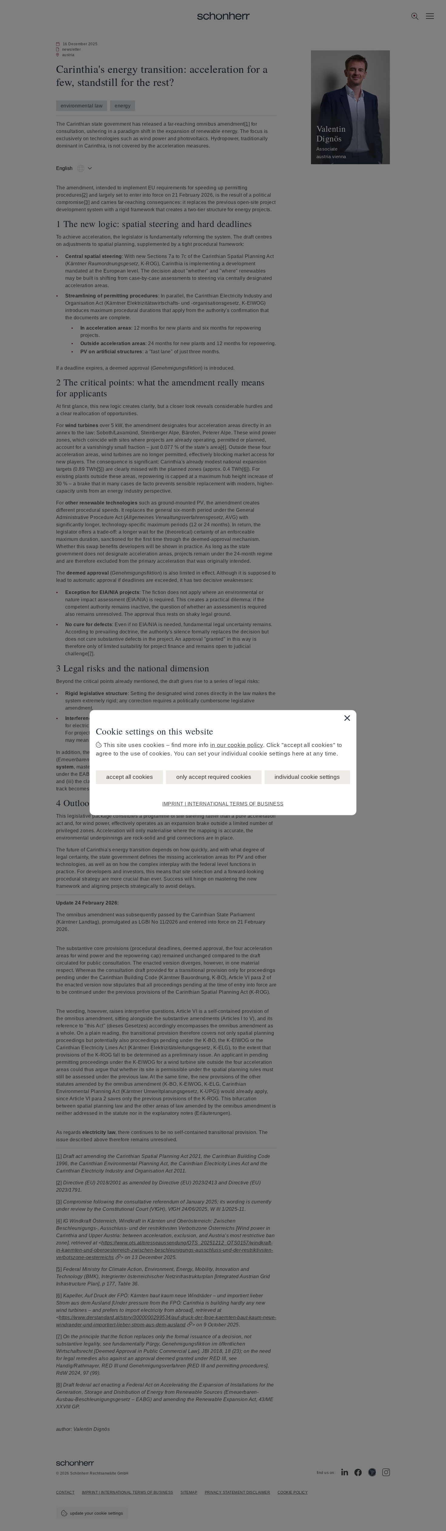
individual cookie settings (307, 777)
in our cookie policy (236, 745)
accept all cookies (129, 777)
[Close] (347, 717)
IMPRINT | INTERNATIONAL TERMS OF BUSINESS (223, 803)
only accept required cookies (213, 777)
